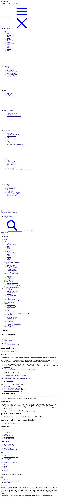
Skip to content (4, 1)
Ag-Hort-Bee (10, 289)
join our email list (51, 357)
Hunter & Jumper (8, 340)
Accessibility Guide (11, 252)
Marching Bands (11, 299)
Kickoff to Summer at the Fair (11, 449)
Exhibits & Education (12, 270)
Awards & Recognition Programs (15, 300)
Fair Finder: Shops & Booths (14, 285)
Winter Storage (7, 448)
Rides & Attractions (11, 269)
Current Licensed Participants (11, 457)
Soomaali (9, 261)
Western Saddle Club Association (12, 344)
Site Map (6, 479)
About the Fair (7, 432)
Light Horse (7, 342)
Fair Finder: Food (11, 279)
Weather (6, 238)
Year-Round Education (9, 438)
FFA (8, 296)
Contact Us (6, 459)
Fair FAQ (9, 255)
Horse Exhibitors (11, 307)
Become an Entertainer (12, 317)
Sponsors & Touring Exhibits (14, 324)
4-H (8, 298)
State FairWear (10, 284)
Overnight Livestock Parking (11, 351)
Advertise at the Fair (12, 325)
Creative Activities (11, 292)
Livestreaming (10, 311)
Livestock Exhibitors (12, 306)
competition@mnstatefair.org (26, 416)
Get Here (9, 248)
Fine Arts (9, 294)
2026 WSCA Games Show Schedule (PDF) (14, 389)
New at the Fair (10, 250)
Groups (8, 251)
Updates (9, 257)
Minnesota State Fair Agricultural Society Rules (15, 378)
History (5, 434)
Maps (8, 246)
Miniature (6, 343)
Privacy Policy (7, 482)
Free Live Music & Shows (13, 268)
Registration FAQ (8, 377)
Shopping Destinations (12, 283)
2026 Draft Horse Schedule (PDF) (12, 387)
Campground (7, 447)
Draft (5, 339)
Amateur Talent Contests (13, 291)
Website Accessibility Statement (11, 481)
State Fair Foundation (9, 435)
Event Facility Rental (9, 445)
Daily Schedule (7, 215)
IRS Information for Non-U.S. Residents (13, 375)
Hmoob (8, 259)
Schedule (6, 236)
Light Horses (7, 367)
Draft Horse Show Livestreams (11, 391)
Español (9, 258)
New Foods (9, 276)
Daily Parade (10, 320)
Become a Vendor (11, 318)
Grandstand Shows (11, 265)
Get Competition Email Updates (8, 423)
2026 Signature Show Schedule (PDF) (13, 388)
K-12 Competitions (11, 295)
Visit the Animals (11, 305)
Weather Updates (8, 216)
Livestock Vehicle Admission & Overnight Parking (19, 313)
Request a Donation (8, 458)
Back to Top (4, 485)
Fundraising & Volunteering (13, 322)
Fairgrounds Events (8, 444)
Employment (10, 321)
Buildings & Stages (11, 272)
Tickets (5, 217)
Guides (8, 254)
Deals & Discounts (11, 244)
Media (5, 455)
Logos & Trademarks (9, 437)
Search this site (4, 232)
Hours (8, 247)
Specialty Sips (10, 277)
